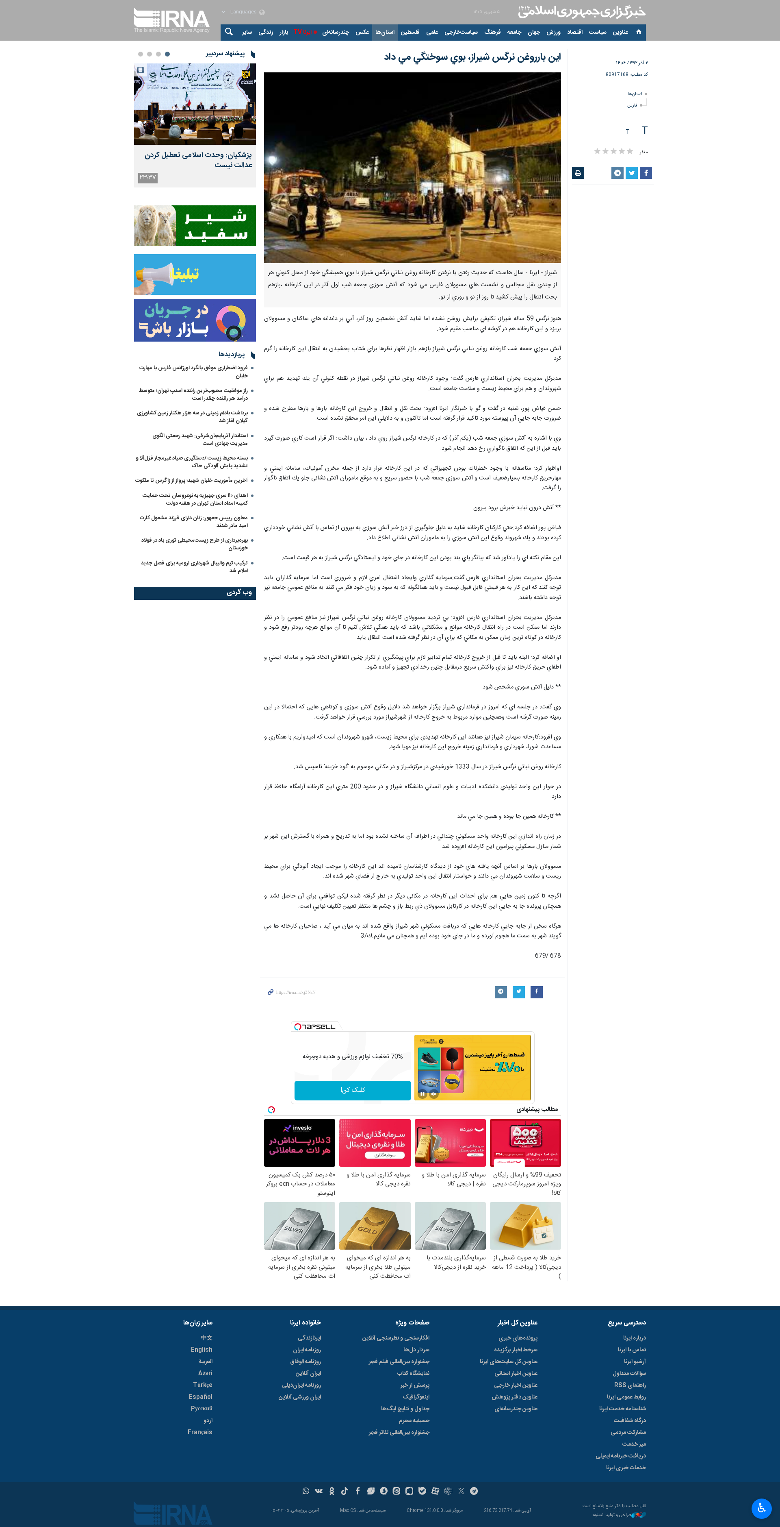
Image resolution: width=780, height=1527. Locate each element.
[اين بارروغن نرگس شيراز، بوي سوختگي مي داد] (412, 167)
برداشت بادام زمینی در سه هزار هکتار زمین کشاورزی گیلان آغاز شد (192, 417)
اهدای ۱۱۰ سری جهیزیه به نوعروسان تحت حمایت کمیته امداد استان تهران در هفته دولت (195, 499)
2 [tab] (158, 54)
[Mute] (434, 1094)
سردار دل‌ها (416, 1350)
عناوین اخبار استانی (515, 1374)
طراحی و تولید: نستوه (612, 1515)
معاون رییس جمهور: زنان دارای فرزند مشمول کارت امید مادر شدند (194, 522)
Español (200, 1397)
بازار (284, 32)
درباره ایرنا (634, 1338)
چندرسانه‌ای (335, 32)
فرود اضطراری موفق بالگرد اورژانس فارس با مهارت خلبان (193, 372)
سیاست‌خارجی (461, 32)
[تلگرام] (474, 1492)
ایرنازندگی (309, 1338)
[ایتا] (396, 1492)
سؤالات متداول (629, 1374)
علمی (432, 32)
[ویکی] (318, 1492)
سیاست (598, 32)
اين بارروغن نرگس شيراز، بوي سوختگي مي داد (472, 57)
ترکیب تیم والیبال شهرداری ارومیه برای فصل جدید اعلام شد (194, 567)
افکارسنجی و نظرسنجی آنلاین (395, 1338)
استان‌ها (384, 32)
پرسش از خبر (415, 1385)
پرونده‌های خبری (517, 1338)
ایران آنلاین (308, 1374)
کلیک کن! (352, 1090)
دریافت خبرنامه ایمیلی (621, 1456)
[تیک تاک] (344, 1492)
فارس (632, 105)
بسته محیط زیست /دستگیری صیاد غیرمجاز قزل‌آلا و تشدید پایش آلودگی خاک (192, 462)
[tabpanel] (195, 125)
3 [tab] (149, 54)
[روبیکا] (448, 1492)
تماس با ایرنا (632, 1350)
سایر (247, 32)
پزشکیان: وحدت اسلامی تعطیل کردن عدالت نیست (198, 161)
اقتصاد (575, 32)
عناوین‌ (620, 32)
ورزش (553, 32)
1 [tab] (167, 54)
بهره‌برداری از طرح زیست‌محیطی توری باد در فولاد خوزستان (194, 544)
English (201, 1350)
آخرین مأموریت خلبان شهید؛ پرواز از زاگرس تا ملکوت (191, 480)
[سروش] (383, 1492)
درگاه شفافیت (630, 1421)
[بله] (422, 1492)
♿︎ (762, 1508)
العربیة (205, 1362)
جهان (534, 32)
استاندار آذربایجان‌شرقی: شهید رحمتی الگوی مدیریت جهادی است (200, 439)
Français (200, 1433)
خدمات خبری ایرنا (626, 1468)
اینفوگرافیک (416, 1397)
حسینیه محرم (414, 1421)
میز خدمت (634, 1444)
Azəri (205, 1374)
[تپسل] (298, 1027)
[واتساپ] (306, 1492)
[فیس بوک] (357, 1492)
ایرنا (581, 12)
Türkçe (202, 1385)
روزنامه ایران (307, 1350)
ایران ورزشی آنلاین (300, 1397)
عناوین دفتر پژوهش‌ (514, 1397)
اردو (208, 1421)
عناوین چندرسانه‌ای (515, 1409)
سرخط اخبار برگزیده (515, 1350)
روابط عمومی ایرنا (626, 1397)
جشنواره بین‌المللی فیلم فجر (399, 1362)
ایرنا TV (302, 32)
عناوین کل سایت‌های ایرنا (508, 1362)
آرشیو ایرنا (635, 1362)
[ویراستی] (370, 1492)
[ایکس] (461, 1492)
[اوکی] (331, 1492)
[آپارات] (435, 1492)
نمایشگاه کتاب (413, 1374)
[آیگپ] (409, 1492)
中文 (206, 1338)
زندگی (265, 32)
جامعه (514, 32)
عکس (362, 32)
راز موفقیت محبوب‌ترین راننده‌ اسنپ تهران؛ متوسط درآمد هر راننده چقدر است (193, 394)
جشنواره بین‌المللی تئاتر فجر (399, 1433)
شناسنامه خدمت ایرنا (622, 1409)
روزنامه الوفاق (305, 1362)
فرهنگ (492, 32)
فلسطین (410, 32)
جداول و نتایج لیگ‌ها (405, 1409)
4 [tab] (140, 54)
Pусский (201, 1409)
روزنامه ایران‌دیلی (301, 1385)
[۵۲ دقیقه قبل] (195, 104)
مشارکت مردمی (628, 1433)
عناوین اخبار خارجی (515, 1385)
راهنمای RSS (630, 1385)
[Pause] (422, 1094)
